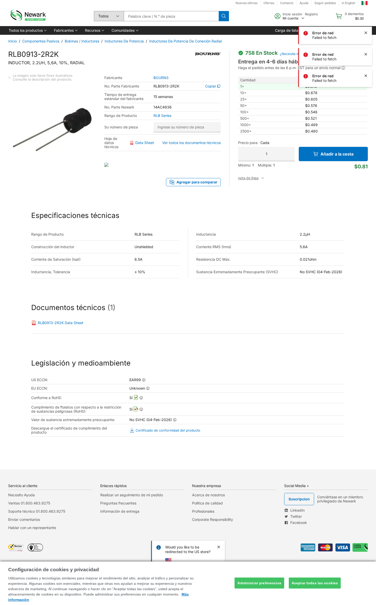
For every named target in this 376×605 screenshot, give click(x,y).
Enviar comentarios (24, 519)
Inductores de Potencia (124, 41)
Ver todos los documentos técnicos (191, 142)
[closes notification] (366, 33)
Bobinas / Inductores (82, 41)
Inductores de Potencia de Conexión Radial (185, 41)
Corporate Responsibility (212, 519)
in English (348, 3)
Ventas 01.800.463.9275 (29, 503)
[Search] (224, 16)
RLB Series (162, 116)
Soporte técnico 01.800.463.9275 (36, 511)
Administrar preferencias (259, 583)
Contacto (286, 3)
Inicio (12, 41)
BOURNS (161, 78)
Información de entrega (119, 511)
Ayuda (304, 3)
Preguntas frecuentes (118, 503)
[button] (27, 30)
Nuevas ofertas (247, 3)
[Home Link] (27, 16)
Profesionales (203, 511)
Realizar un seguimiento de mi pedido (131, 495)
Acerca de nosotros (208, 495)
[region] (188, 583)
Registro (311, 14)
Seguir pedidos (325, 3)
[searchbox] (171, 16)
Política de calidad (207, 503)
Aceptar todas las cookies (315, 583)
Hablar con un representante (32, 527)
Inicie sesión (292, 14)
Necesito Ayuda (21, 495)
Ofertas (268, 3)
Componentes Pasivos (40, 41)
